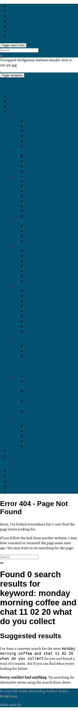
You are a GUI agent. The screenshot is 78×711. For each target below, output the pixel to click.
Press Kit (24, 461)
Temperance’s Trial (40, 291)
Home (13, 96)
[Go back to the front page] (0, 69)
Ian (27, 226)
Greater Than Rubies (42, 186)
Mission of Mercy (39, 316)
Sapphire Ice (35, 181)
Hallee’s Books (20, 111)
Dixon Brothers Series (35, 221)
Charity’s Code (37, 301)
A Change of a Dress (42, 266)
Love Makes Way (39, 141)
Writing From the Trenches (47, 351)
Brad (29, 231)
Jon (28, 236)
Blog (12, 101)
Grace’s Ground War (42, 311)
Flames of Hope (38, 276)
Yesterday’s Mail (38, 431)
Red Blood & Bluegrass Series (42, 246)
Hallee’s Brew (19, 476)
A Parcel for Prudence (43, 306)
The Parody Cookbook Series (41, 376)
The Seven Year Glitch (43, 261)
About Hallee (19, 456)
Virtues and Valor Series (37, 286)
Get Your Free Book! (25, 451)
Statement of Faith (32, 466)
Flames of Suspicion (42, 271)
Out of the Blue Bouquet (45, 426)
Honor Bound (36, 126)
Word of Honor (37, 131)
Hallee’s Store (20, 106)
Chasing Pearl (36, 216)
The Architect (36, 156)
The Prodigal (35, 171)
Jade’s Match (36, 211)
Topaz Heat (34, 196)
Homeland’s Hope (40, 296)
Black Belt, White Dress (44, 251)
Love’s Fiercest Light (42, 146)
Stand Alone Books (32, 341)
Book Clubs (17, 481)
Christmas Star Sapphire (45, 206)
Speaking (16, 486)
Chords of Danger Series (37, 151)
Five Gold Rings (38, 441)
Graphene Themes (36, 704)
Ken (28, 241)
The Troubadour (38, 166)
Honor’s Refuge (38, 136)
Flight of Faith (36, 321)
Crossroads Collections (36, 421)
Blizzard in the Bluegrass (45, 256)
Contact (14, 471)
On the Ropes (36, 346)
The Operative (37, 161)
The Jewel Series (31, 176)
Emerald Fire (35, 191)
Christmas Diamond (41, 201)
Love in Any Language (43, 121)
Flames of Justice (39, 281)
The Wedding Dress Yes (45, 446)
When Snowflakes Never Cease (51, 436)
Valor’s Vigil (35, 326)
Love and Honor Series (36, 116)
